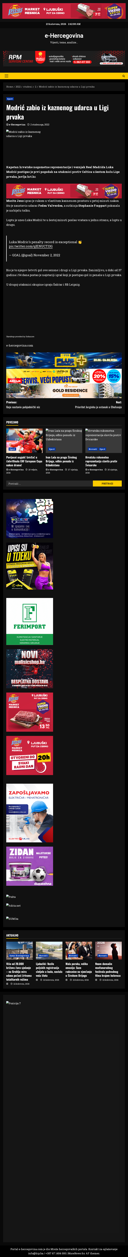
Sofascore (30, 337)
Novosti (93, 449)
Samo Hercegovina (19, 955)
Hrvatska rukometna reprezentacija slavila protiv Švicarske (101, 461)
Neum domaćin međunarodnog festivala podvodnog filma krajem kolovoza (108, 970)
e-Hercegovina (64, 35)
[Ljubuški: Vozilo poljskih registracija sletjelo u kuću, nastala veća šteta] (49, 950)
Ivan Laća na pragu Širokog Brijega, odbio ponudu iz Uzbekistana (61, 461)
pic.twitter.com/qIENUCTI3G (31, 246)
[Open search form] (124, 76)
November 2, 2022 (46, 255)
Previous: (23, 404)
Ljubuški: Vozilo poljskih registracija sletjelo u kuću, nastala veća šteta (49, 970)
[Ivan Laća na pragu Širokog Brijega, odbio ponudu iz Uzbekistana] (64, 441)
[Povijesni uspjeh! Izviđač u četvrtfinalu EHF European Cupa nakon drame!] (24, 441)
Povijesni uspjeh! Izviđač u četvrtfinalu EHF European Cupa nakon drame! (24, 461)
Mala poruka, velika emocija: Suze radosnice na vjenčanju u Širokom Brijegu (79, 970)
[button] (6, 76)
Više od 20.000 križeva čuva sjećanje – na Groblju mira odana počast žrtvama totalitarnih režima (19, 972)
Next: (98, 404)
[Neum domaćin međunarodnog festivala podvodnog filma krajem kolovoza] (108, 950)
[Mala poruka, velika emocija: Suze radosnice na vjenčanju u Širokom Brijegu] (79, 950)
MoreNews (74, 1253)
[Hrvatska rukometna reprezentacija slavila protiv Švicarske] (103, 441)
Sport (10, 99)
